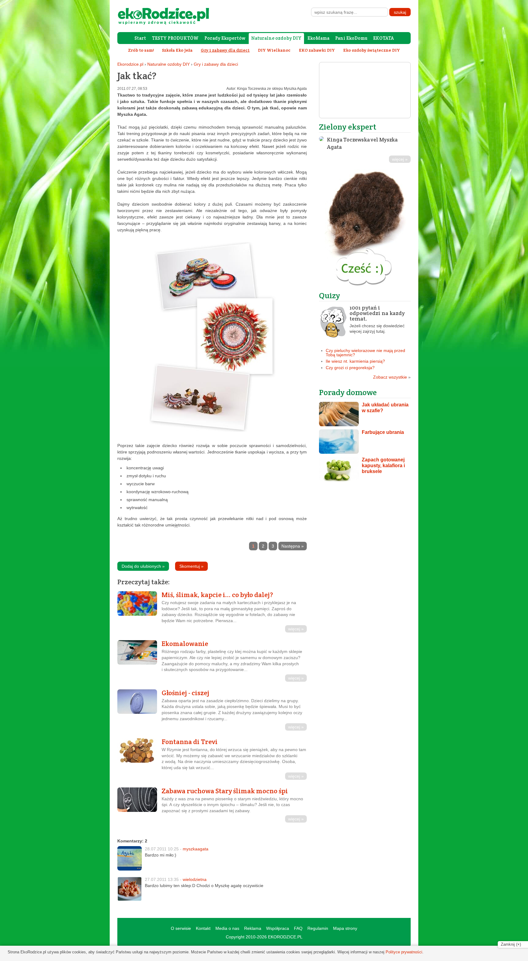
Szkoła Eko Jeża (177, 50)
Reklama (252, 928)
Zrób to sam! (141, 50)
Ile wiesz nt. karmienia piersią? (355, 361)
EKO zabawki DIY (317, 50)
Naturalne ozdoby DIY (276, 38)
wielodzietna (195, 879)
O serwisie (181, 928)
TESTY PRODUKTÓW (175, 38)
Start (140, 38)
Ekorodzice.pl (130, 64)
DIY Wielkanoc (274, 50)
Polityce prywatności (404, 952)
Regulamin (317, 928)
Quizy (329, 295)
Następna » (292, 546)
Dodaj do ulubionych (143, 566)
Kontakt (203, 928)
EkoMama (318, 38)
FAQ (298, 928)
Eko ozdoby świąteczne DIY (371, 50)
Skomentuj (191, 566)
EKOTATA (383, 38)
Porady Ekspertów (224, 38)
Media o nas (227, 928)
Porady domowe (348, 392)
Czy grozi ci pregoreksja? (350, 367)
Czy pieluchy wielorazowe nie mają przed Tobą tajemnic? (365, 352)
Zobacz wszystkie (392, 377)
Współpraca (277, 928)
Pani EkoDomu (351, 38)
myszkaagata (195, 848)
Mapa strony (345, 928)
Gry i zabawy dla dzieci (216, 64)
